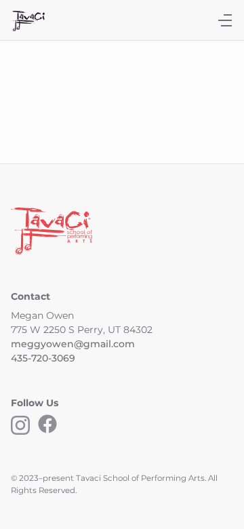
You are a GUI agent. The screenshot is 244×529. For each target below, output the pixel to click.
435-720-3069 (43, 358)
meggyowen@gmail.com (73, 344)
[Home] (28, 23)
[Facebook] (47, 427)
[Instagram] (20, 427)
